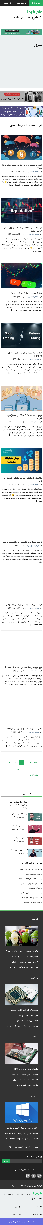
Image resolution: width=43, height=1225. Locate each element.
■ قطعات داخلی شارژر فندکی (27, 1085)
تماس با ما (36, 1206)
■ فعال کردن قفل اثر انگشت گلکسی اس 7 (22, 967)
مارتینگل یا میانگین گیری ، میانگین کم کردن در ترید (22, 479)
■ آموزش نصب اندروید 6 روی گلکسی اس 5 (22, 951)
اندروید (35, 919)
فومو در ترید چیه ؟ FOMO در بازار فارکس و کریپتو (24, 417)
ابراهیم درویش (33, 545)
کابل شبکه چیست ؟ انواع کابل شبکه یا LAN (23, 729)
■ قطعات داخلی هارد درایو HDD (26, 1069)
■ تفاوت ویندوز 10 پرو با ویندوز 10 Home (21, 1133)
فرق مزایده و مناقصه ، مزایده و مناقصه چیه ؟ (23, 667)
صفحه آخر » (34, 775)
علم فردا (34, 12)
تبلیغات (16, 1214)
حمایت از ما (35, 1214)
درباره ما (15, 1206)
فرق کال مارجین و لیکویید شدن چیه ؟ (26, 293)
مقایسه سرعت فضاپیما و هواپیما (29, 869)
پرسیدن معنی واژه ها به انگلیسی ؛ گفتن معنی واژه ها (18, 827)
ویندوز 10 (33, 1096)
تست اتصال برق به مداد (32, 902)
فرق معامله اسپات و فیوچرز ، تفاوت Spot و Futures (24, 354)
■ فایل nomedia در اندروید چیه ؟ (25, 956)
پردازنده (34, 978)
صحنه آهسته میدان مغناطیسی (29, 893)
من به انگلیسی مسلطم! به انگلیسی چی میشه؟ (19, 815)
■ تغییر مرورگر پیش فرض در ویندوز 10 (23, 1147)
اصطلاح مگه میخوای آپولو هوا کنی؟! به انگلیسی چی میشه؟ (19, 805)
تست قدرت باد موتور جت (31, 897)
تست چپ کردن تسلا (33, 874)
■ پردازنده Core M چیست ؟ (27, 1015)
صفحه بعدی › (21, 768)
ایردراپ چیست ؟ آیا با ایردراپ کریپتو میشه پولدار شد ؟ (22, 166)
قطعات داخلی (32, 1037)
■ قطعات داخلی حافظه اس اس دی (25, 1074)
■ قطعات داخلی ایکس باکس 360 (25, 1080)
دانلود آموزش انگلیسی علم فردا (20, 1221)
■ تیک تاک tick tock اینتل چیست (24, 1010)
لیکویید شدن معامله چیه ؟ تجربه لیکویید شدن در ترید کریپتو (22, 229)
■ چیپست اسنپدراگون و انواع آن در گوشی (22, 1026)
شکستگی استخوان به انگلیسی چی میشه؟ (20, 839)
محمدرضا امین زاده (32, 171)
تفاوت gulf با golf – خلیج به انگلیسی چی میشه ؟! (19, 851)
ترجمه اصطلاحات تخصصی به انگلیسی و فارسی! (22, 542)
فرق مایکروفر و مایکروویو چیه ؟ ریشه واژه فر (24, 605)
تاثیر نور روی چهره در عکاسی (30, 883)
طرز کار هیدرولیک (34, 888)
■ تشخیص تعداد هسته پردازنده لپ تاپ (23, 1021)
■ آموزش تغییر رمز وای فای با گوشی (24, 962)
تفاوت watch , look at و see (29, 878)
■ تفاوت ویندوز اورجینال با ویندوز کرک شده (22, 1128)
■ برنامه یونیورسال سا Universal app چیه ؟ (22, 1140)
